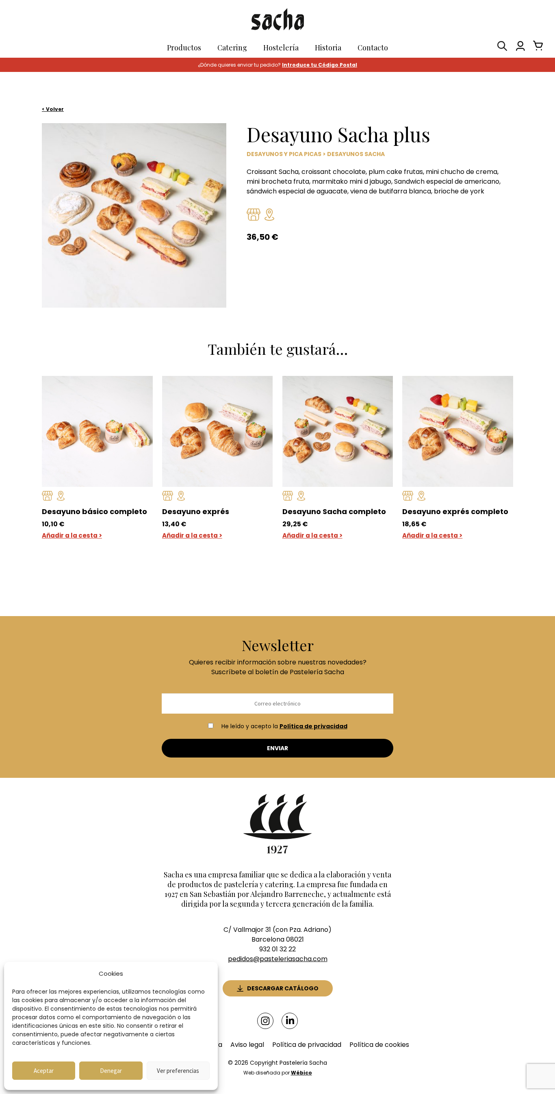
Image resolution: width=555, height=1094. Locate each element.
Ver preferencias (178, 1070)
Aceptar (44, 1070)
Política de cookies (379, 1044)
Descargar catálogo (283, 988)
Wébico (301, 1072)
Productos (184, 47)
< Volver (53, 109)
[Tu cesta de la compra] (536, 47)
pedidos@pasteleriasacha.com (277, 959)
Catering (232, 47)
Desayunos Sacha (356, 154)
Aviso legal (247, 1044)
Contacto (373, 47)
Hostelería (281, 47)
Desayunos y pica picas (284, 154)
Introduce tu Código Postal (319, 64)
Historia (328, 47)
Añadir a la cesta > (72, 535)
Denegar (111, 1070)
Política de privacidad (313, 726)
